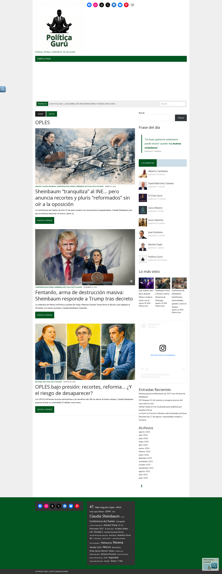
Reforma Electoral (108, 554)
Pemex (111, 551)
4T (92, 506)
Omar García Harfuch (99, 551)
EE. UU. (121, 525)
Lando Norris (106, 538)
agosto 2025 (144, 471)
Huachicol (112, 535)
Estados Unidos (121, 528)
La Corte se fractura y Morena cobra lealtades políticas (163, 413)
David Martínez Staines (161, 183)
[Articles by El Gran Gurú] (143, 200)
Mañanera (80, 186)
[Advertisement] (111, 81)
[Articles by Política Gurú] (143, 261)
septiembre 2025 (146, 468)
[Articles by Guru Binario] (143, 212)
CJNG (113, 512)
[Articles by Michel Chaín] (143, 249)
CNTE (122, 517)
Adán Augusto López (105, 507)
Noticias (88, 186)
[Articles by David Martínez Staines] (143, 188)
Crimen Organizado (96, 525)
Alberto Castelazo (158, 171)
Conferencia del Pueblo (66, 186)
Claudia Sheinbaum (105, 516)
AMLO (118, 507)
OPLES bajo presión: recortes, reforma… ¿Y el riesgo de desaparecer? (83, 389)
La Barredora (97, 538)
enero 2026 (144, 455)
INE (91, 538)
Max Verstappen (95, 543)
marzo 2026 (144, 448)
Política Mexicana (95, 554)
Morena (118, 542)
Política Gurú (97, 186)
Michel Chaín (155, 244)
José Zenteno (155, 232)
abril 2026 (143, 445)
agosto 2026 (144, 431)
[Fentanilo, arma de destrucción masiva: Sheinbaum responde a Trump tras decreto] (85, 283)
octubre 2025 (145, 464)
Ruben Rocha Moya (96, 558)
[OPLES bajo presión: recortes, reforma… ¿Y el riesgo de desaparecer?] (85, 378)
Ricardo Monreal (122, 554)
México (107, 547)
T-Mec (120, 561)
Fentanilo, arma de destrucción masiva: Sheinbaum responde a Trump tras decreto (84, 295)
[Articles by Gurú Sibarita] (143, 224)
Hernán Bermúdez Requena (99, 535)
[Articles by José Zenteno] (143, 236)
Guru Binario (155, 207)
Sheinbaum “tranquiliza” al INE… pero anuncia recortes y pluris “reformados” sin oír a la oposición (82, 197)
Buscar (142, 112)
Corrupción (120, 521)
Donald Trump (110, 525)
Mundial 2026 (95, 547)
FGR (91, 532)
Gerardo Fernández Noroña (114, 532)
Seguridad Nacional (96, 561)
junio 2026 (143, 438)
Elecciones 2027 (97, 528)
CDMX (108, 511)
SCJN (105, 557)
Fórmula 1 (98, 531)
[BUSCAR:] (173, 103)
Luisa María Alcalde (118, 538)
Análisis (38, 186)
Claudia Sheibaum (49, 186)
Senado (106, 561)
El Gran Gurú (155, 195)
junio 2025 (143, 478)
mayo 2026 (144, 441)
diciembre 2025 (145, 458)
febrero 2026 (144, 451)
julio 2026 (143, 435)
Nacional (38, 382)
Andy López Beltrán (97, 511)
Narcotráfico (116, 547)
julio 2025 (143, 474)
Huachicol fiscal (124, 535)
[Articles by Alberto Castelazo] (143, 175)
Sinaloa (113, 561)
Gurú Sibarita (155, 220)
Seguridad (113, 557)
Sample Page (44, 58)
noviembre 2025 (146, 461)
